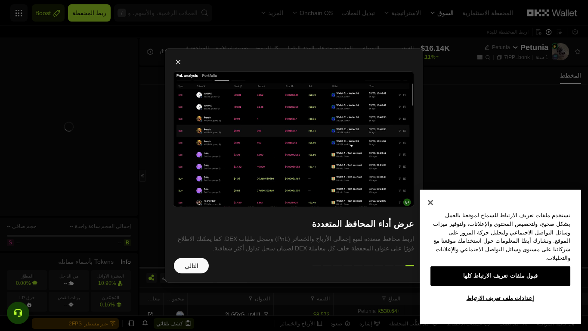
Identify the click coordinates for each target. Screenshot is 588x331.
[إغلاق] (430, 202)
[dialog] (294, 166)
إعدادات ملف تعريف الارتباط (501, 298)
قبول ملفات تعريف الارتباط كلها (500, 275)
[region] (500, 257)
